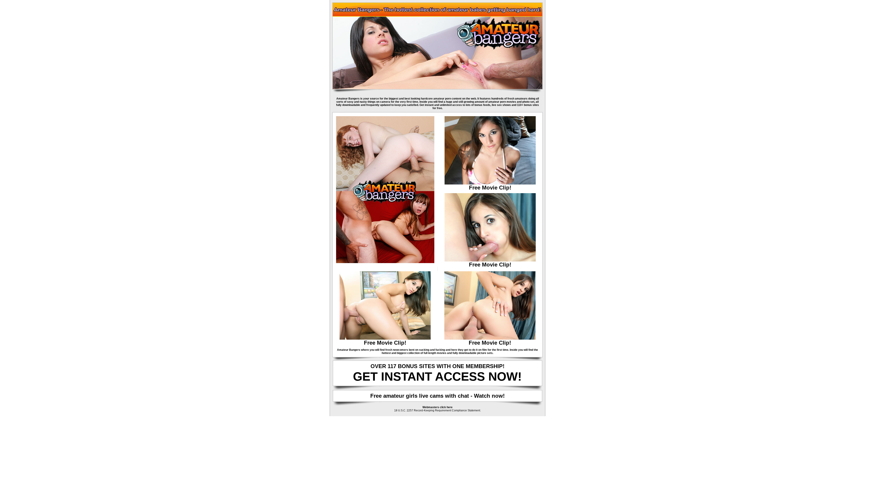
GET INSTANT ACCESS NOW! (437, 376)
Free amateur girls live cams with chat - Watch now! (437, 396)
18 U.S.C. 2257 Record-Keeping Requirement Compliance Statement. (437, 410)
